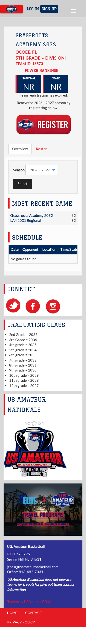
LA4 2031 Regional (25, 220)
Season (19, 170)
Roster (41, 149)
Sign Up (49, 9)
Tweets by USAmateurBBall (29, 601)
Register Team (44, 124)
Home (12, 613)
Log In (33, 9)
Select (22, 183)
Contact (33, 613)
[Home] (11, 9)
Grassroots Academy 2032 (31, 215)
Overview (20, 149)
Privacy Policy (21, 622)
